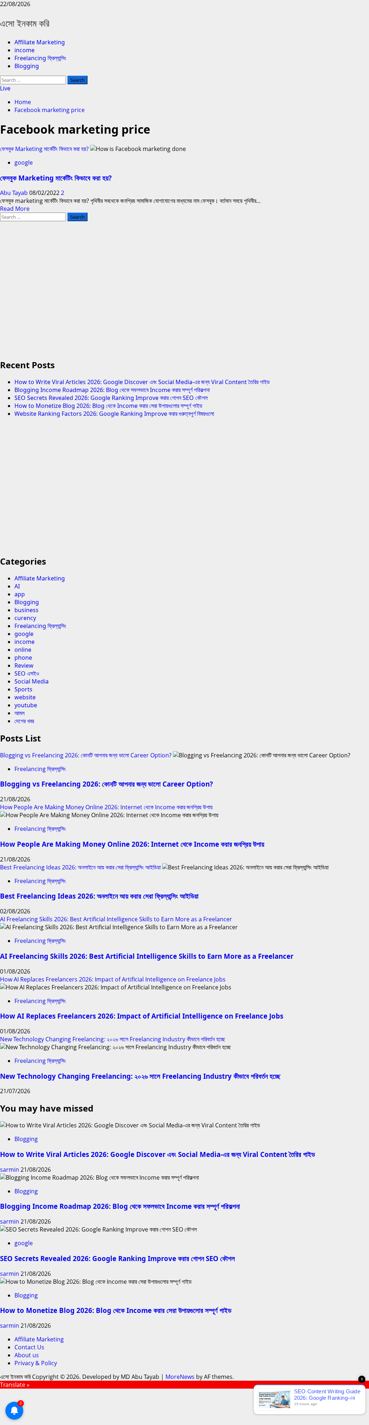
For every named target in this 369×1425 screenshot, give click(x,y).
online (22, 650)
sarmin (10, 1170)
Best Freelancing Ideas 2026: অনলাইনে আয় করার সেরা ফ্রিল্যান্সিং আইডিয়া (80, 867)
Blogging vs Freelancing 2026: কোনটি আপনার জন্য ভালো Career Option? (86, 755)
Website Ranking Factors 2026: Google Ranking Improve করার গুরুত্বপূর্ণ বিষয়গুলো (114, 414)
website (25, 697)
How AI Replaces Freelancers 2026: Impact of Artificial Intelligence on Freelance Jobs (113, 979)
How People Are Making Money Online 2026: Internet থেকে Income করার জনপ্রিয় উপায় (106, 807)
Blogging (26, 66)
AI (17, 586)
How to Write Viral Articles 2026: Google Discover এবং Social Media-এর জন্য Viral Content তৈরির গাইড (142, 382)
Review (24, 665)
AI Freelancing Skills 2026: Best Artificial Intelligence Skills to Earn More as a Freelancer (116, 919)
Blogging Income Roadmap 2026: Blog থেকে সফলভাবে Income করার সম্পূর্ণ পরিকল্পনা (112, 390)
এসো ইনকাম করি (24, 23)
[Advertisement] (184, 293)
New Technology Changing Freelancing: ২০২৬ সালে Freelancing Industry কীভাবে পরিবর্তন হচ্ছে (112, 1039)
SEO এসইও (26, 673)
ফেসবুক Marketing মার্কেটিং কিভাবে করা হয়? (44, 149)
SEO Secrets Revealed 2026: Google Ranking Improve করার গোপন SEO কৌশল (111, 398)
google (23, 162)
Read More (15, 209)
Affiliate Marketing (39, 42)
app (19, 594)
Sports (23, 689)
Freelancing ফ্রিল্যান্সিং (40, 58)
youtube (25, 705)
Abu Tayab (14, 193)
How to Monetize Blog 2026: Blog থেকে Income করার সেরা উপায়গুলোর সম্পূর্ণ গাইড (108, 406)
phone (23, 658)
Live (5, 88)
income (24, 50)
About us (26, 1355)
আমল (19, 713)
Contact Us (29, 1347)
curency (25, 618)
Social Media (31, 681)
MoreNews (180, 1377)
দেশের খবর (24, 721)
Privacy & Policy (35, 1363)
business (26, 610)
